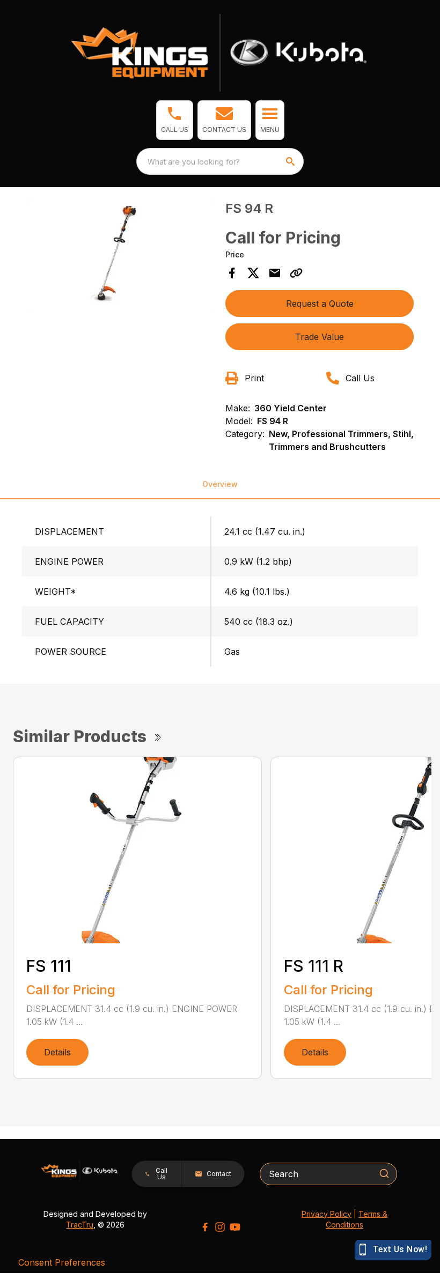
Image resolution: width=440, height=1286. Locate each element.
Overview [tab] (220, 484)
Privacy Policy (326, 1213)
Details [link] (57, 1052)
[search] (291, 161)
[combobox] (220, 161)
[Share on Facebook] (231, 273)
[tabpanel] (120, 258)
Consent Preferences (61, 1262)
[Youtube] (235, 1227)
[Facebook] (205, 1227)
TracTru (79, 1224)
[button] (174, 120)
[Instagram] (220, 1227)
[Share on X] (253, 273)
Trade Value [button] (319, 336)
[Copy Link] (296, 273)
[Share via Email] (274, 273)
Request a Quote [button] (320, 303)
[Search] (384, 1173)
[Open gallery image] (120, 256)
